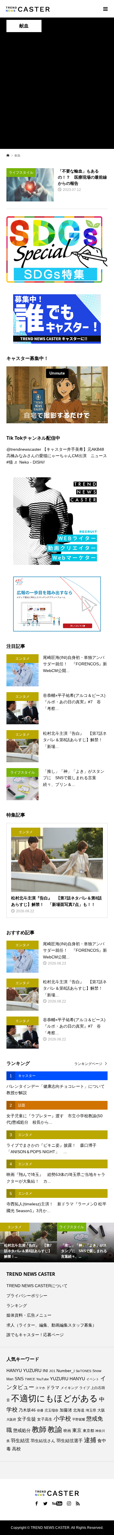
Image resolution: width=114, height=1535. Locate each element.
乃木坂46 (27, 1410)
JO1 (52, 1371)
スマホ (40, 1388)
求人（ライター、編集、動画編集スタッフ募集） (51, 1325)
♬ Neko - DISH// (29, 462)
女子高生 (44, 1419)
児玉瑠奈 (51, 1410)
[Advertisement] (57, 92)
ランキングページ (88, 1064)
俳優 (40, 1410)
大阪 (101, 1410)
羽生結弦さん (43, 1440)
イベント (92, 1379)
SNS (19, 1378)
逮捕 (90, 1440)
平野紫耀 (78, 1419)
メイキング (69, 1388)
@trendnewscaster (23, 449)
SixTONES (83, 1371)
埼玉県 (91, 1410)
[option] (28, 1243)
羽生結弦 (20, 1440)
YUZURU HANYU (67, 1378)
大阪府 (11, 1419)
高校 (16, 1449)
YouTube (42, 1379)
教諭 (55, 1429)
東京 (77, 1430)
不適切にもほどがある (54, 1398)
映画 (67, 1430)
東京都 (88, 1431)
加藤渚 (66, 1410)
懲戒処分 (22, 1430)
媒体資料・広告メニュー (28, 1315)
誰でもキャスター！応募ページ (35, 1334)
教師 (39, 1429)
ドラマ (52, 1387)
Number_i (65, 1371)
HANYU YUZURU (24, 1370)
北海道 (78, 1410)
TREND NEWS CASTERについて (37, 1285)
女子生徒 (26, 1418)
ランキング (16, 1305)
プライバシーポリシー (26, 1295)
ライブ (84, 1388)
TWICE (30, 1379)
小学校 (62, 1418)
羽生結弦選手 (69, 1440)
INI (45, 1371)
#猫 (9, 462)
